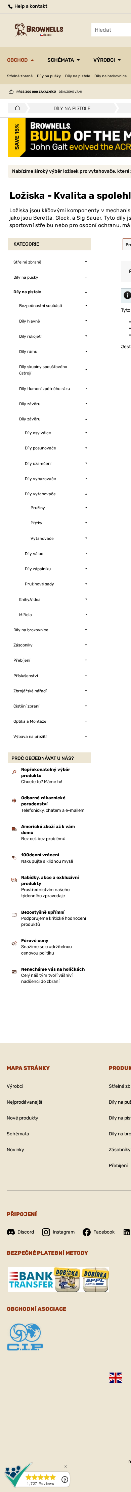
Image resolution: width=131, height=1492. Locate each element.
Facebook (104, 1232)
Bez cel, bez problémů (43, 838)
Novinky (15, 1150)
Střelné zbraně (20, 76)
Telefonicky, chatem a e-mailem (53, 810)
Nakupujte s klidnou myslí (47, 861)
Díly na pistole (77, 76)
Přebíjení (118, 1165)
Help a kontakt (30, 6)
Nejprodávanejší (24, 1102)
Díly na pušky (49, 76)
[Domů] (16, 108)
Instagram (64, 1232)
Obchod (17, 60)
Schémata (60, 60)
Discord (25, 1232)
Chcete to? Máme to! (41, 781)
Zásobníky (120, 1150)
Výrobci (104, 60)
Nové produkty (22, 1118)
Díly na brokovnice (110, 76)
